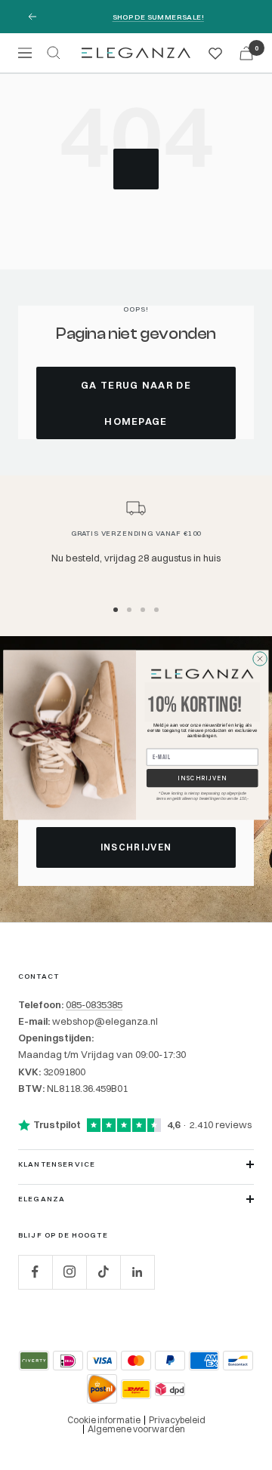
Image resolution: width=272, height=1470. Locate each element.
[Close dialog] (260, 659)
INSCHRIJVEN (202, 778)
